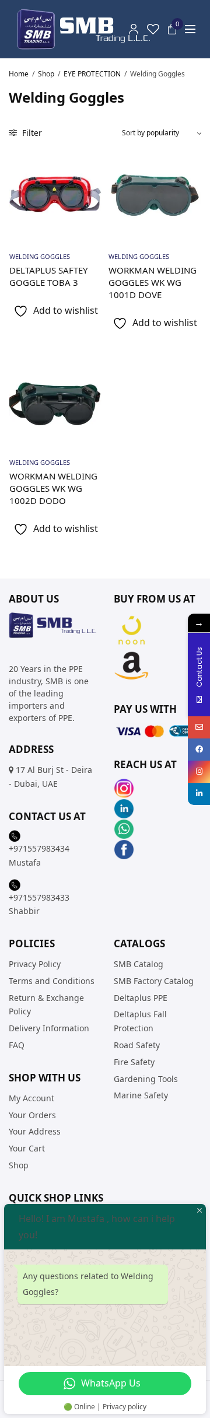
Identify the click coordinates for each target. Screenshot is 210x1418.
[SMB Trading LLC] (93, 29)
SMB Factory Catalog (154, 980)
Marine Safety (141, 1095)
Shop (46, 74)
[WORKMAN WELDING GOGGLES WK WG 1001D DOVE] (154, 195)
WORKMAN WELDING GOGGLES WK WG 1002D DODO (53, 488)
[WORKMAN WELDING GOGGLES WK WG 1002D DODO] (55, 401)
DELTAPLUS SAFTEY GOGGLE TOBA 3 (48, 276)
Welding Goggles (39, 256)
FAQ (16, 1045)
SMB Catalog (138, 963)
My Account (31, 1097)
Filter (31, 132)
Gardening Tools (146, 1078)
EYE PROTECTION (92, 74)
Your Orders (32, 1114)
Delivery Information (49, 1028)
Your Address (35, 1131)
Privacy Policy (35, 963)
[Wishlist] (153, 29)
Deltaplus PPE (140, 997)
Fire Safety (134, 1061)
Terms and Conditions (51, 980)
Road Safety (137, 1045)
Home (19, 74)
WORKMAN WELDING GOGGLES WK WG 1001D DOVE (152, 282)
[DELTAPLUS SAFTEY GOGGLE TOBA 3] (55, 195)
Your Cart (27, 1148)
